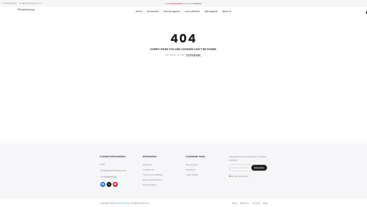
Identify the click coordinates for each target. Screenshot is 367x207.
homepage (193, 54)
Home (139, 11)
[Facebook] (103, 184)
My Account (192, 164)
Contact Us (148, 169)
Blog (265, 203)
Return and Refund (152, 179)
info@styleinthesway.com (113, 170)
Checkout (191, 169)
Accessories (153, 11)
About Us (226, 11)
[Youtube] (115, 184)
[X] (109, 184)
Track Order (192, 174)
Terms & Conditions (153, 174)
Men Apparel (211, 11)
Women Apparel (172, 11)
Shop (234, 203)
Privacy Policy (149, 184)
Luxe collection (192, 11)
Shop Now (197, 3)
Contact (256, 203)
